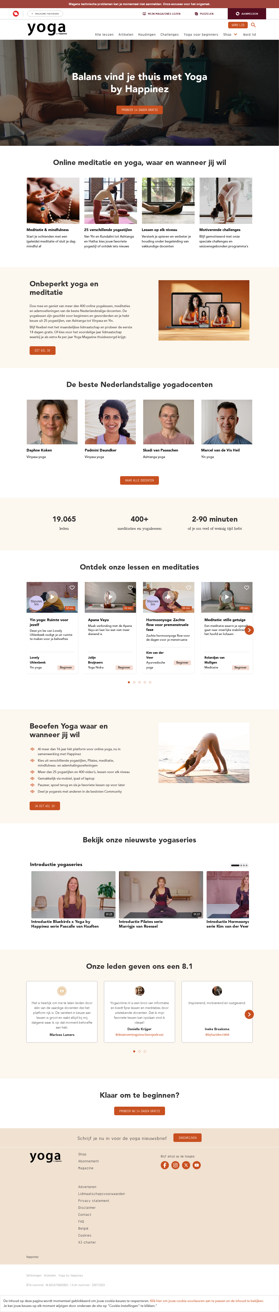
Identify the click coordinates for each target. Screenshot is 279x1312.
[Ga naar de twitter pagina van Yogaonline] (186, 1165)
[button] (247, 13)
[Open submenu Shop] (235, 34)
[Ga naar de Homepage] (47, 29)
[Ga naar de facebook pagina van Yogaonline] (165, 1165)
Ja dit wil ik (45, 806)
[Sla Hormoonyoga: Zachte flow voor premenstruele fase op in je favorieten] (188, 587)
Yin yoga (36, 667)
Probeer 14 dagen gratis (140, 109)
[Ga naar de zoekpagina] (253, 25)
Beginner (66, 667)
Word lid (238, 25)
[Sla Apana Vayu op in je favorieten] (130, 587)
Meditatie (211, 667)
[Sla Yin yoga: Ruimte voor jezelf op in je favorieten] (72, 587)
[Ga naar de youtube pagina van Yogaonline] (197, 1165)
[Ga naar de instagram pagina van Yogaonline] (175, 1165)
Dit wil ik (42, 350)
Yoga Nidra (96, 667)
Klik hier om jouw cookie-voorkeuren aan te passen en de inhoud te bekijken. (207, 1301)
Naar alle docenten (139, 480)
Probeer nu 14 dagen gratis (139, 1111)
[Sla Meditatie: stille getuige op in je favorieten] (246, 587)
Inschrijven (187, 1137)
